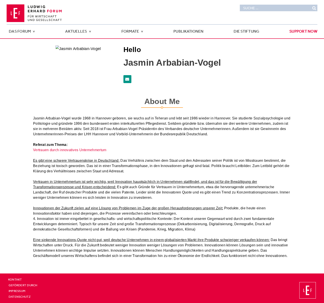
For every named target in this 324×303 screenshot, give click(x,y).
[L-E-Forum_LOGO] (34, 6)
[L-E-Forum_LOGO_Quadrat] (307, 284)
